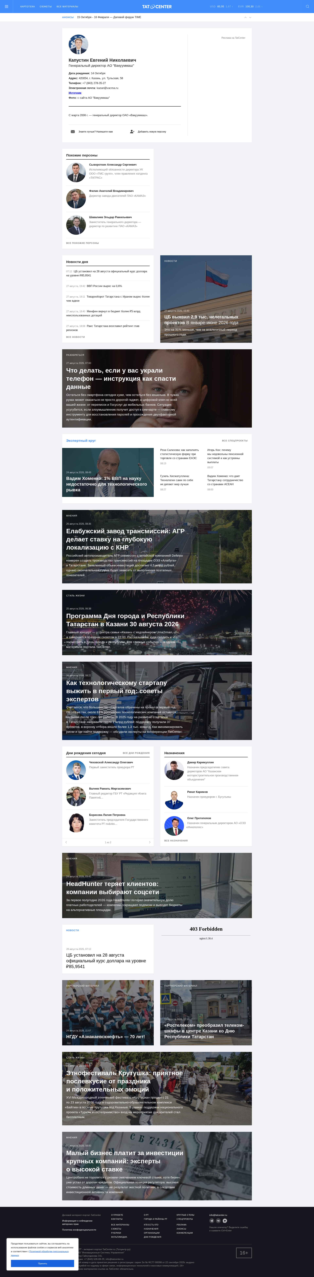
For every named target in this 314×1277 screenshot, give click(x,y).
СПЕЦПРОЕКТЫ (185, 1219)
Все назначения (176, 840)
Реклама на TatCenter (233, 37)
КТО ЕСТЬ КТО (151, 1225)
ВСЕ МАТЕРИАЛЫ (120, 1225)
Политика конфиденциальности (79, 1229)
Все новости (75, 337)
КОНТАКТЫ (116, 1219)
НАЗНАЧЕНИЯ (151, 1229)
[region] (42, 1254)
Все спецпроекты (235, 440)
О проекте (117, 1215)
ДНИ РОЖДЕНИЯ (152, 1237)
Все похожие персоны (82, 243)
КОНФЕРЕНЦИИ (185, 1233)
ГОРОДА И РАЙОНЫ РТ (155, 1219)
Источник (75, 92)
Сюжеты (46, 6)
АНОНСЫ (181, 1229)
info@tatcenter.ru (218, 1215)
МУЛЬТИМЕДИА (119, 1237)
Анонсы (68, 17)
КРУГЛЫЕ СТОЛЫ (185, 1215)
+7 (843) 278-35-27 (94, 83)
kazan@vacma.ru (107, 88)
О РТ (146, 1215)
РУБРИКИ (116, 1233)
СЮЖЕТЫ (116, 1229)
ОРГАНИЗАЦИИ (152, 1233)
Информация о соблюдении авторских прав (77, 1222)
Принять (42, 1263)
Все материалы (67, 6)
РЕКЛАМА (182, 1225)
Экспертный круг (81, 440)
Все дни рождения (136, 753)
